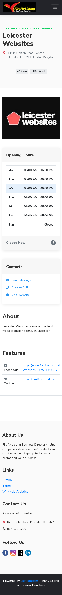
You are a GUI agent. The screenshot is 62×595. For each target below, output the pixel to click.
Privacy (7, 480)
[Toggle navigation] (55, 7)
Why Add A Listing (15, 492)
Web (25, 28)
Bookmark (40, 71)
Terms (6, 486)
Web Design (43, 28)
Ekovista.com (29, 581)
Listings (10, 28)
